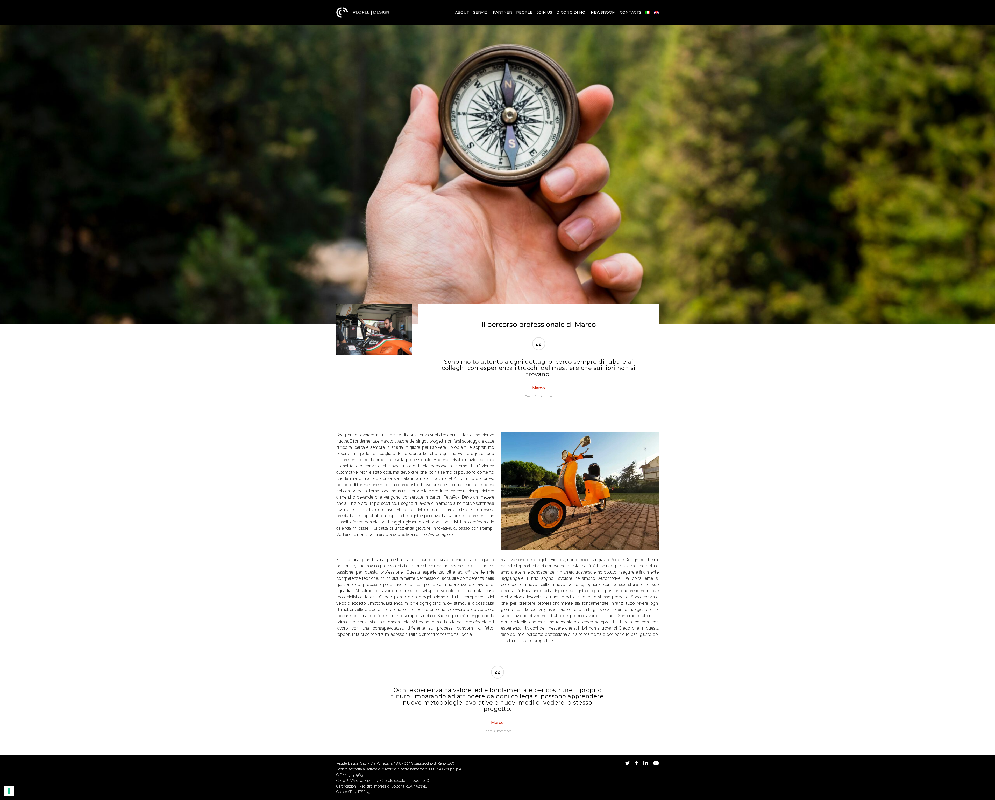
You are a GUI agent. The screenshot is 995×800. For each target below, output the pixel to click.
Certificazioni (346, 786)
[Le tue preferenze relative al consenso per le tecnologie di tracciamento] (9, 791)
